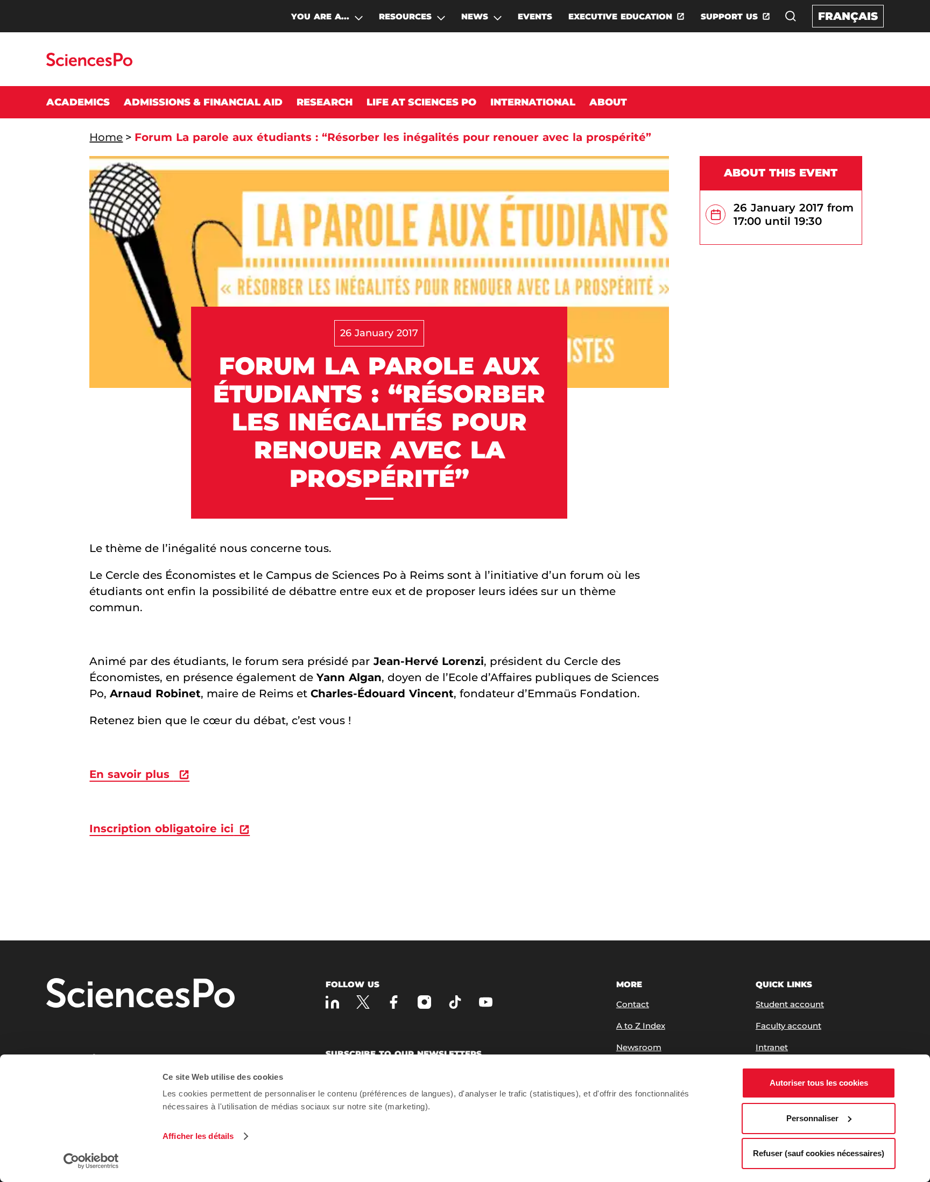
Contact (632, 1004)
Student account (790, 1004)
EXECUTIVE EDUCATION (620, 16)
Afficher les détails (198, 1136)
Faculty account (788, 1026)
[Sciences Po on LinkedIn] (332, 1002)
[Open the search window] (790, 16)
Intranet (772, 1047)
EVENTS (535, 16)
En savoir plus (131, 774)
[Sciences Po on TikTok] (455, 1002)
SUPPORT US (729, 16)
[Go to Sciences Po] (89, 63)
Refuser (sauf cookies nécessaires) (818, 1153)
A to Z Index (640, 1026)
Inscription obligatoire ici (161, 828)
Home (106, 137)
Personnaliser (812, 1118)
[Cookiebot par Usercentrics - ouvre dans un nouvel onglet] (91, 1161)
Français (848, 16)
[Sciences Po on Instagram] (424, 1002)
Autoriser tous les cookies (819, 1082)
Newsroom (638, 1047)
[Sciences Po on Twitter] (363, 1002)
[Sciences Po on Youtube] (485, 1002)
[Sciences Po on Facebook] (393, 1002)
